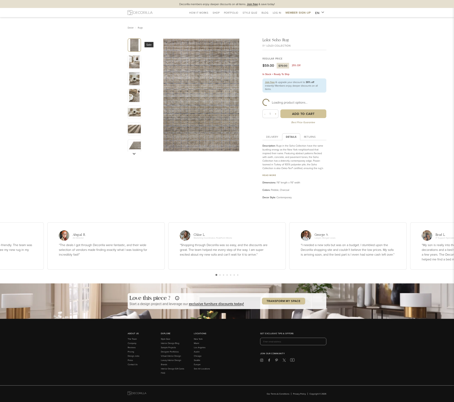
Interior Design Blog (170, 343)
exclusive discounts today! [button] (216, 303)
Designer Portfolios (170, 351)
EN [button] (317, 13)
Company (132, 343)
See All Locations (202, 368)
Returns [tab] (310, 136)
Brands (164, 364)
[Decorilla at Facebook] (269, 360)
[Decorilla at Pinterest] (276, 360)
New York (198, 338)
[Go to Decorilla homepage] (137, 393)
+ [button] (275, 114)
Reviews (132, 347)
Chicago (197, 355)
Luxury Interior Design (171, 360)
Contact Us (133, 364)
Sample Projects (168, 347)
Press (130, 360)
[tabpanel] (294, 171)
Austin (197, 351)
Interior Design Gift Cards (172, 368)
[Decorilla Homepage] (140, 12)
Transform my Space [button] (283, 301)
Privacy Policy (299, 393)
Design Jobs (133, 355)
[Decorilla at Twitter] (284, 360)
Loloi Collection (278, 45)
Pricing (131, 351)
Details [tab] (291, 137)
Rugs (140, 27)
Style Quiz (165, 338)
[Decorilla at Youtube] (292, 361)
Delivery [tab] (272, 136)
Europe (197, 364)
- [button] (264, 114)
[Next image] (134, 153)
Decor (131, 27)
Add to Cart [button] (303, 114)
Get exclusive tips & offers (277, 333)
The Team (132, 338)
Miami (196, 343)
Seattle (197, 360)
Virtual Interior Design (171, 355)
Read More (269, 175)
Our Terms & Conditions (278, 393)
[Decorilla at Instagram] (261, 360)
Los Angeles (200, 347)
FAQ (163, 372)
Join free (270, 82)
